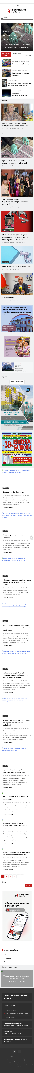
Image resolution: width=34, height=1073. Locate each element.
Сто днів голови (8, 297)
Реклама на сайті (10, 1017)
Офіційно (13, 293)
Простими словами (9, 962)
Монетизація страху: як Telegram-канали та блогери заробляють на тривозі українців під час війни (15, 237)
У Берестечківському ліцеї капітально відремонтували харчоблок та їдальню (20, 85)
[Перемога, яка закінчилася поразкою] (6, 73)
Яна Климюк (8, 802)
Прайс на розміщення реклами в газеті (16, 1014)
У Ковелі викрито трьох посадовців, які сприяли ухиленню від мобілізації (16, 722)
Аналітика (6, 31)
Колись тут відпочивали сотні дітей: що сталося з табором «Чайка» (16, 853)
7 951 (18, 876)
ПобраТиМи (7, 958)
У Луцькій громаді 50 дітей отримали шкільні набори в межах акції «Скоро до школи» (16, 675)
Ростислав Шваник (9, 242)
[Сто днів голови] (17, 284)
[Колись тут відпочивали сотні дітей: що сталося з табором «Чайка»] (2, 849)
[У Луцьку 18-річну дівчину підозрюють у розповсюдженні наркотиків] (2, 820)
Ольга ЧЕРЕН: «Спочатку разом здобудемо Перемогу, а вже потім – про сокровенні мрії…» (16, 125)
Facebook (18, 1025)
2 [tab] (23, 25)
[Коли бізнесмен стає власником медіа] (17, 255)
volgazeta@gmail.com (15, 1033)
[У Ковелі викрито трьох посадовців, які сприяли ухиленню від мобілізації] (17, 708)
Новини (14, 70)
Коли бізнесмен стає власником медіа (16, 266)
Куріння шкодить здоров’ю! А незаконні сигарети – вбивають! (16, 39)
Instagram (26, 1025)
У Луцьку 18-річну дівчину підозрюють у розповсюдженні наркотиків (15, 825)
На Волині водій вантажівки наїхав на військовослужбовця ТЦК (16, 771)
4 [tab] (28, 25)
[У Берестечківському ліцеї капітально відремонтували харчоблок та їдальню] (4, 83)
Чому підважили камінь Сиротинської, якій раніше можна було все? (15, 201)
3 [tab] (25, 25)
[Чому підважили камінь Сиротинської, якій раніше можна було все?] (17, 183)
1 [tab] (20, 25)
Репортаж (15, 61)
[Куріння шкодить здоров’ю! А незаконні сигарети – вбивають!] (17, 147)
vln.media (6, 128)
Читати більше (7, 507)
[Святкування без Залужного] (6, 63)
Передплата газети (10, 1010)
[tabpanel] (17, 37)
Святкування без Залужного (21, 64)
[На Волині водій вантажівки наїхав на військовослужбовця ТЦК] (17, 757)
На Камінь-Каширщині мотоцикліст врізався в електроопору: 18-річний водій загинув (21, 96)
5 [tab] (31, 25)
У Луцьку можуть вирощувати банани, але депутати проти (17, 977)
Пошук (4, 882)
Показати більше (17, 381)
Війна (11, 230)
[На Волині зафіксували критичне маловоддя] (2, 793)
